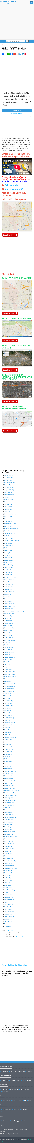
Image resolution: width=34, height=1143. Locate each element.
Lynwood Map (8, 752)
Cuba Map (29, 1071)
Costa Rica (13, 1071)
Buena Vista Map (9, 628)
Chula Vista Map (9, 912)
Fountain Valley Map (10, 861)
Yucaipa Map (8, 895)
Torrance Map (8, 560)
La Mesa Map (8, 846)
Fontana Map (8, 521)
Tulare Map (7, 827)
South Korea (25, 1121)
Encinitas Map (8, 824)
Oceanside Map (8, 538)
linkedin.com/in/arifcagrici (22, 937)
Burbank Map (8, 919)
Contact (2, 1125)
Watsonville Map (9, 899)
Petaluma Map (8, 839)
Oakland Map (8, 492)
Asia (1, 1116)
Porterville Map (8, 863)
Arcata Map (7, 662)
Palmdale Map (8, 550)
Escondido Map (8, 565)
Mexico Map (5, 1071)
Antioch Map (8, 924)
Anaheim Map (8, 497)
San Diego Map (8, 477)
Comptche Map (8, 647)
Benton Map (8, 601)
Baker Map (7, 732)
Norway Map (16, 1109)
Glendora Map (8, 904)
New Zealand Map (6, 1109)
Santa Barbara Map (10, 676)
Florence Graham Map (10, 795)
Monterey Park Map (10, 817)
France (20, 1100)
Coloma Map (8, 885)
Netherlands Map (14, 1089)
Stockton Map (8, 504)
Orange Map (8, 572)
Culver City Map (8, 834)
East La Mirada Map (10, 579)
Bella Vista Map (8, 725)
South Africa (5, 1112)
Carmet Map (7, 810)
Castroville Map (8, 897)
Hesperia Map (8, 667)
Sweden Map (24, 1109)
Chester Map (8, 679)
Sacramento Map (9, 487)
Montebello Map (9, 805)
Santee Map (7, 878)
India (3, 1121)
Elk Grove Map (8, 548)
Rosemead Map (8, 873)
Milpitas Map (8, 769)
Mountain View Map (10, 737)
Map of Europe (4, 1084)
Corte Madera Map (9, 606)
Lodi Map (7, 807)
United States (5, 1080)
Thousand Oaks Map (10, 577)
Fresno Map (7, 485)
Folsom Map (7, 744)
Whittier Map (8, 681)
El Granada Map (9, 599)
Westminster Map (9, 674)
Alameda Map (8, 739)
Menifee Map (8, 715)
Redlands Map (8, 759)
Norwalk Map (8, 616)
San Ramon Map (9, 747)
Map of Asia (3, 1105)
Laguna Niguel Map (10, 800)
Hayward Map (8, 562)
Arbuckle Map (8, 853)
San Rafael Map (8, 841)
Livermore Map (8, 701)
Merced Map (8, 708)
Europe (2, 1096)
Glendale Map (8, 526)
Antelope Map (8, 630)
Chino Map (7, 735)
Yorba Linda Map (9, 785)
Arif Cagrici (10, 931)
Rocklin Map (7, 851)
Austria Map (5, 1091)
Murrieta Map (8, 625)
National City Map (9, 832)
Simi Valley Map (8, 584)
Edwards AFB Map (9, 640)
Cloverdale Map (8, 650)
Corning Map (8, 553)
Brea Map (7, 892)
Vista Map (7, 655)
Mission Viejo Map (9, 657)
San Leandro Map (9, 686)
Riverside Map (8, 502)
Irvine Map (7, 511)
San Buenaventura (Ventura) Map (14, 611)
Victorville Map (8, 596)
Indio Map (7, 727)
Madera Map (8, 812)
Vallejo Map (7, 594)
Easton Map (7, 875)
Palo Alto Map (8, 783)
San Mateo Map (9, 645)
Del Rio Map (7, 882)
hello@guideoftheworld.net (12, 1133)
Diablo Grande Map (10, 856)
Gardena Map (8, 829)
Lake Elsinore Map (9, 890)
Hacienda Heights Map (11, 868)
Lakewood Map (8, 705)
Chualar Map (8, 507)
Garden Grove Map (9, 533)
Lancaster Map (8, 545)
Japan (18, 1121)
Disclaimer (7, 1141)
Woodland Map (8, 858)
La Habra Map (8, 819)
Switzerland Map (24, 1089)
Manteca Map (8, 766)
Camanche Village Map (11, 776)
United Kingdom (6, 1100)
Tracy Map (7, 698)
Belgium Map (5, 1089)
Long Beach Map (9, 490)
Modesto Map (8, 516)
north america (18, 45)
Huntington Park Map (10, 836)
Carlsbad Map (8, 921)
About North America (5, 1075)
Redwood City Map (9, 722)
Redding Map (8, 669)
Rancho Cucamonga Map (11, 541)
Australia (13, 1121)
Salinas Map (7, 555)
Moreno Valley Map (10, 524)
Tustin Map (7, 730)
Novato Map (8, 887)
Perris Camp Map (9, 849)
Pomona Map (8, 558)
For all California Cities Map (14, 965)
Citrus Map (7, 693)
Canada (13, 1080)
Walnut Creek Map (9, 788)
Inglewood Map (8, 608)
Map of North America (6, 1066)
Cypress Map (8, 633)
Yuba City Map (8, 778)
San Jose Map (8, 480)
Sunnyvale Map (8, 567)
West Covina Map (9, 613)
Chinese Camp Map (10, 713)
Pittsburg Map (8, 798)
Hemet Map (7, 710)
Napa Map (7, 720)
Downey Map (8, 926)
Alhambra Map (8, 696)
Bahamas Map (21, 1071)
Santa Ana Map (8, 499)
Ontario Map (8, 543)
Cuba (23, 1080)
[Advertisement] (17, 22)
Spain (29, 1100)
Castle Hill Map (8, 815)
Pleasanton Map (9, 749)
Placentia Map (8, 902)
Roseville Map (8, 589)
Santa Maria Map (9, 638)
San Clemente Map (9, 793)
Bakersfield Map (9, 494)
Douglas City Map (9, 604)
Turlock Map (8, 761)
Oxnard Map (7, 519)
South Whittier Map (10, 844)
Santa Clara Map (9, 591)
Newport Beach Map (10, 684)
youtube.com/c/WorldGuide (14, 181)
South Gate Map (9, 652)
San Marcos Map (9, 691)
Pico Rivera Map (9, 802)
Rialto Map (7, 642)
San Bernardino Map (10, 514)
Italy (25, 1100)
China (7, 1121)
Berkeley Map (8, 914)
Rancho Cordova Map (10, 781)
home (10, 45)
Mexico (18, 1080)
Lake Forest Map (9, 718)
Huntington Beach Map (11, 528)
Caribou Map (8, 618)
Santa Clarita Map (9, 531)
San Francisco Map (9, 482)
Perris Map (7, 764)
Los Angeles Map (9, 475)
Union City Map (8, 754)
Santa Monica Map (9, 672)
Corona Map (8, 909)
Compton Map (8, 587)
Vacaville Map (8, 659)
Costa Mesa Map (9, 916)
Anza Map (7, 756)
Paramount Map (9, 866)
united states (27, 45)
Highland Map (8, 880)
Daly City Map (8, 907)
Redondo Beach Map (10, 771)
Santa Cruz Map (9, 822)
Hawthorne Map (9, 688)
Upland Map (7, 742)
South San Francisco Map (11, 790)
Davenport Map (9, 773)
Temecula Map (8, 635)
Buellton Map (8, 703)
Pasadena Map (8, 570)
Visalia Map (7, 582)
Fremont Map (8, 509)
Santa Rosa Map (9, 536)
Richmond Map (8, 623)
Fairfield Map (8, 621)
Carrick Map (7, 664)
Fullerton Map (8, 574)
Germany (14, 1100)
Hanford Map (8, 870)
